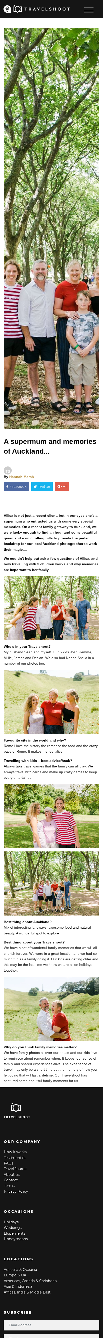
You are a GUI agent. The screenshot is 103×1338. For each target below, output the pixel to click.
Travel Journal (15, 1169)
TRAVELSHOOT (17, 1117)
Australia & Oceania (20, 1269)
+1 (64, 486)
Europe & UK (15, 1275)
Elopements (14, 1233)
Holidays (11, 1222)
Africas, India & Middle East (27, 1292)
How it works (15, 1152)
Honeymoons (16, 1239)
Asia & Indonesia (18, 1286)
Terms (9, 1185)
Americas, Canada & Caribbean (30, 1281)
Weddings (13, 1227)
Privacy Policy (16, 1191)
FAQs (8, 1163)
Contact (11, 1180)
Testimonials (14, 1157)
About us (12, 1174)
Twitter (43, 486)
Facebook (17, 486)
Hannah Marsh (21, 477)
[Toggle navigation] (89, 10)
